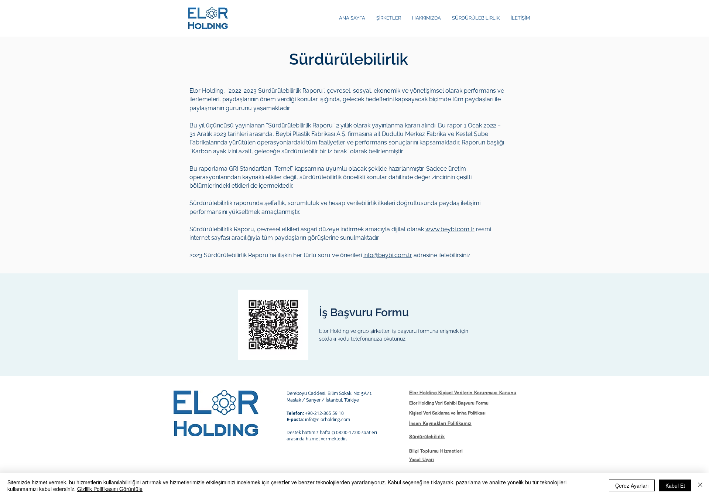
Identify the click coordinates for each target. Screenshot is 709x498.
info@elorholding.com (327, 419)
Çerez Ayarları (631, 485)
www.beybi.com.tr (450, 229)
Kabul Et (675, 485)
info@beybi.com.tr (387, 255)
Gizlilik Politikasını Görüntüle (110, 488)
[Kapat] (700, 485)
